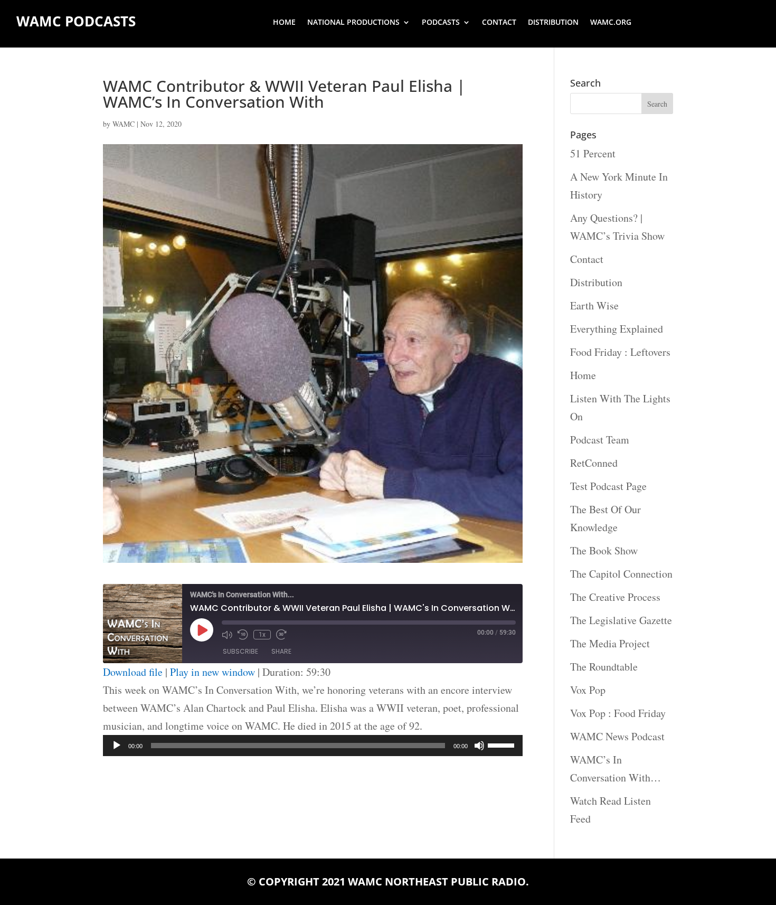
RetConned (594, 463)
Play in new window (212, 672)
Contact (499, 22)
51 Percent (593, 153)
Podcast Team (599, 439)
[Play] (116, 745)
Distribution (553, 22)
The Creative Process (615, 597)
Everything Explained (616, 329)
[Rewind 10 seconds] (243, 634)
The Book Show (604, 550)
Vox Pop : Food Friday (618, 713)
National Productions (353, 22)
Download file (133, 672)
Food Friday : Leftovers (620, 352)
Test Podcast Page (608, 486)
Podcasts (441, 22)
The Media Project (610, 643)
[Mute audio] (227, 634)
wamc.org (610, 22)
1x (262, 634)
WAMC (123, 124)
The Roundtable (604, 666)
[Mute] (479, 745)
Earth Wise (594, 305)
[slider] (502, 744)
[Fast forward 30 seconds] (281, 634)
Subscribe (240, 651)
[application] (313, 745)
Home (284, 22)
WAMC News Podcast (617, 736)
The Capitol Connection (621, 574)
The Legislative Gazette (621, 620)
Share (281, 651)
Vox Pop (587, 690)
